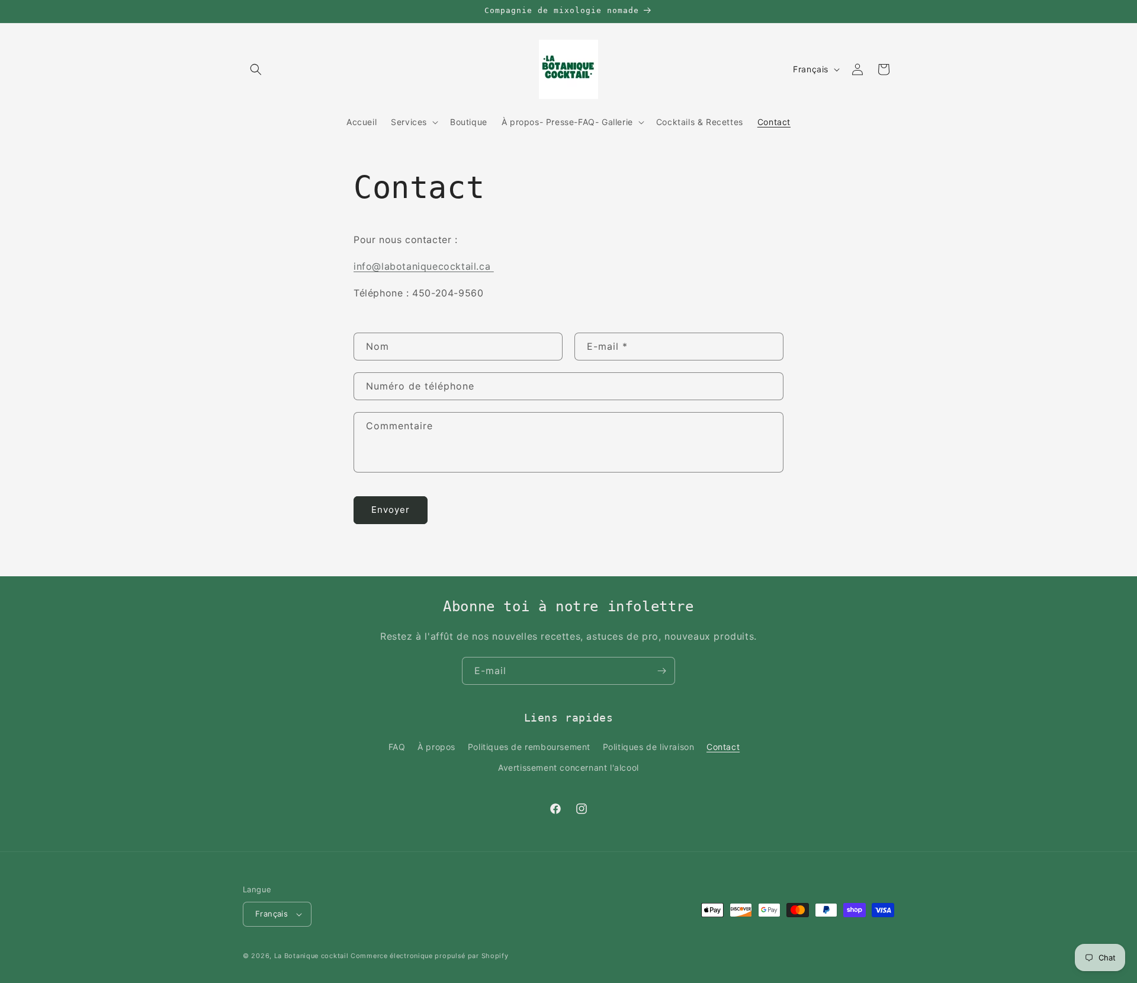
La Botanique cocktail (312, 956)
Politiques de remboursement (529, 747)
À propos (436, 747)
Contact (723, 747)
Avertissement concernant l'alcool (568, 767)
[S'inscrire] (661, 671)
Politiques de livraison (649, 747)
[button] (256, 69)
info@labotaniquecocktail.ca (424, 266)
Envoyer (390, 509)
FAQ (397, 747)
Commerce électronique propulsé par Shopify (429, 956)
